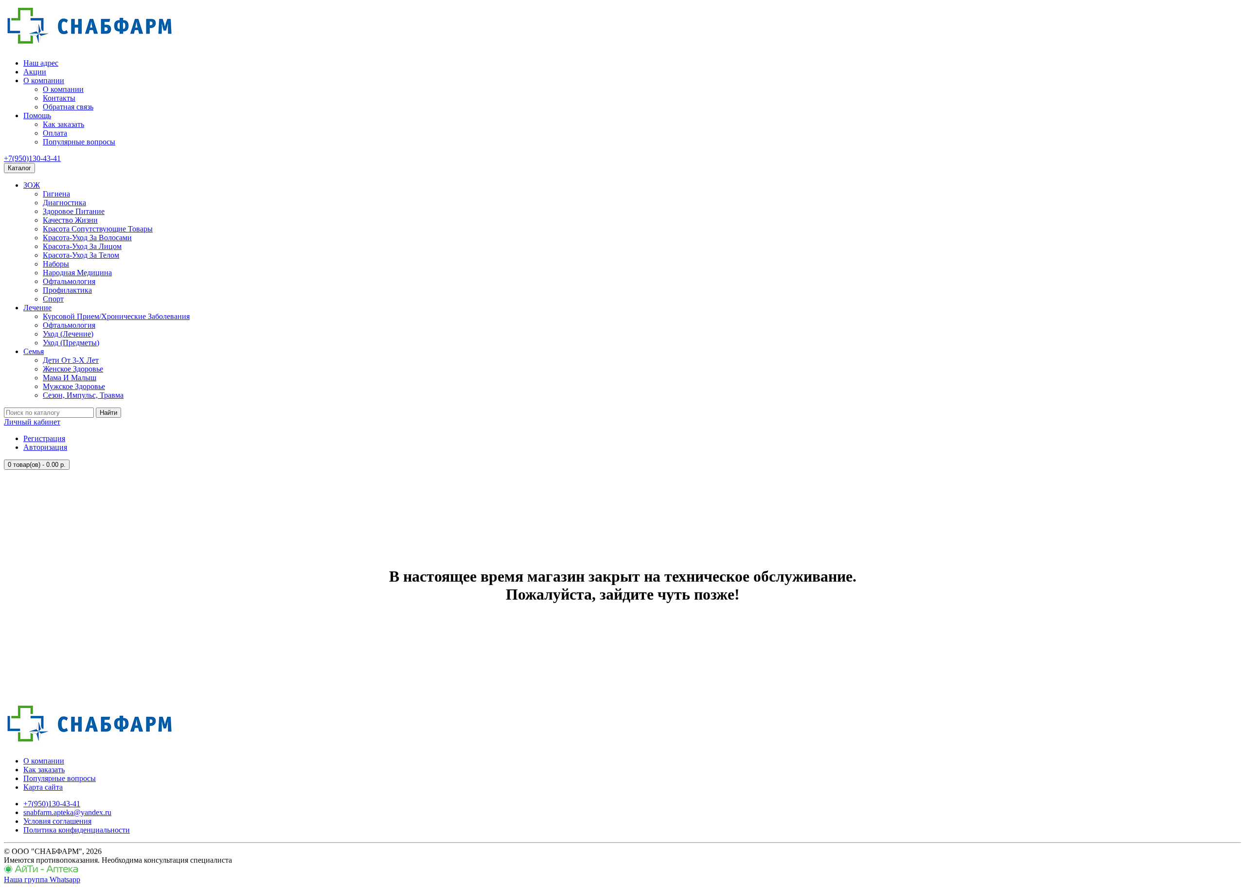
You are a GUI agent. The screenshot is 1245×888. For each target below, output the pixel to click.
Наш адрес (40, 63)
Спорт (53, 299)
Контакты (59, 98)
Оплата (55, 133)
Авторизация (45, 447)
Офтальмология (69, 281)
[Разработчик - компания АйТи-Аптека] (41, 871)
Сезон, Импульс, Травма (83, 395)
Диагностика (64, 202)
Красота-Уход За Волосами (87, 237)
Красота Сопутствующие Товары (98, 229)
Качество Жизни (70, 220)
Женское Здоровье (73, 369)
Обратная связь (68, 107)
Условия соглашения (57, 821)
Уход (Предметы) (71, 342)
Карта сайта (43, 787)
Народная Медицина (77, 272)
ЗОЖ (31, 185)
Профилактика (67, 290)
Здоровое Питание (74, 211)
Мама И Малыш (69, 377)
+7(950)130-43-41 (32, 158)
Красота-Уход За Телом (81, 255)
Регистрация (44, 438)
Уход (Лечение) (68, 334)
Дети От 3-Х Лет (71, 360)
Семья (33, 351)
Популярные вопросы (79, 142)
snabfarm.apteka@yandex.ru (67, 812)
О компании (43, 80)
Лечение (37, 307)
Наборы (56, 264)
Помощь (37, 115)
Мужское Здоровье (74, 386)
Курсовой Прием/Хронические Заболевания (116, 316)
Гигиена (56, 194)
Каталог (19, 168)
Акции (34, 72)
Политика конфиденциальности (76, 830)
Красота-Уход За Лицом (82, 246)
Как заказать (63, 124)
